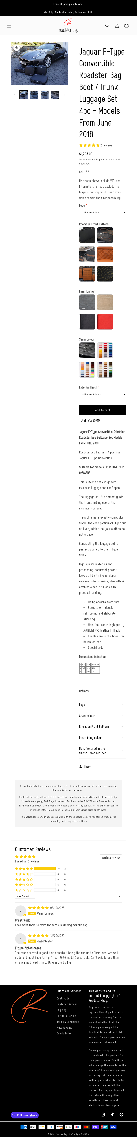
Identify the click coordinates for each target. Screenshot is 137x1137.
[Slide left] (15, 94)
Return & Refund (66, 1015)
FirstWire (85, 1134)
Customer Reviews (67, 1004)
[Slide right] (64, 94)
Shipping (100, 159)
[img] (38, 908)
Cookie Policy (64, 1033)
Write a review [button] (111, 858)
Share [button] (87, 766)
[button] (9, 26)
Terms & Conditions (68, 1021)
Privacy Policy (64, 1027)
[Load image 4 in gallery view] (55, 94)
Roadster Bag (61, 1134)
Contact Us (63, 998)
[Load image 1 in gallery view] (24, 94)
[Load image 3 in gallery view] (44, 94)
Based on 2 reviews (27, 861)
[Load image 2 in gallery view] (34, 94)
